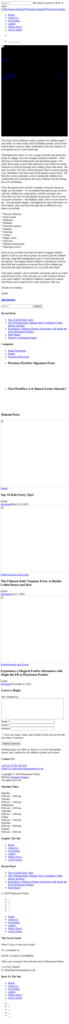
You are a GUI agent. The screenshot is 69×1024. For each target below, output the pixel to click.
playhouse (10, 74)
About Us (13, 17)
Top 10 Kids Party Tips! (20, 319)
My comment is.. (10, 696)
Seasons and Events (18, 356)
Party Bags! (14, 334)
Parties (4, 59)
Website (5, 728)
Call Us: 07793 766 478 (14, 765)
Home (11, 14)
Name (5, 721)
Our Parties (14, 20)
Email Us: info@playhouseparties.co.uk (22, 768)
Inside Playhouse (17, 350)
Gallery (12, 23)
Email (5, 725)
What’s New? (15, 26)
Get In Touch (15, 29)
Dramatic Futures (20, 777)
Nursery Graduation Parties (22, 337)
